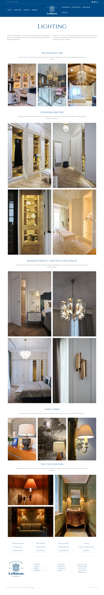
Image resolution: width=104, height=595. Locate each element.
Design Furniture (63, 547)
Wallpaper (86, 550)
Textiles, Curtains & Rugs (86, 547)
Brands (34, 10)
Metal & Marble (40, 543)
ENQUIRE (16, 1)
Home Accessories (63, 550)
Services (27, 10)
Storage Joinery (40, 547)
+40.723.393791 (82, 570)
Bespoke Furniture (17, 543)
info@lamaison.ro (82, 572)
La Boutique (61, 568)
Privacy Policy (30, 587)
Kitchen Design (17, 547)
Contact (65, 12)
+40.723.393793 (82, 568)
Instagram (86, 7)
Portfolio (17, 10)
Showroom (66, 7)
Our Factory (76, 7)
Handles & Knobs (63, 543)
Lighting (86, 543)
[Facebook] (92, 2)
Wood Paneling (40, 550)
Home (9, 10)
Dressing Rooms (18, 550)
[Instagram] (94, 2)
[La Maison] (52, 9)
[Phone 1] (97, 2)
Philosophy (61, 564)
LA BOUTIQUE (9, 1)
